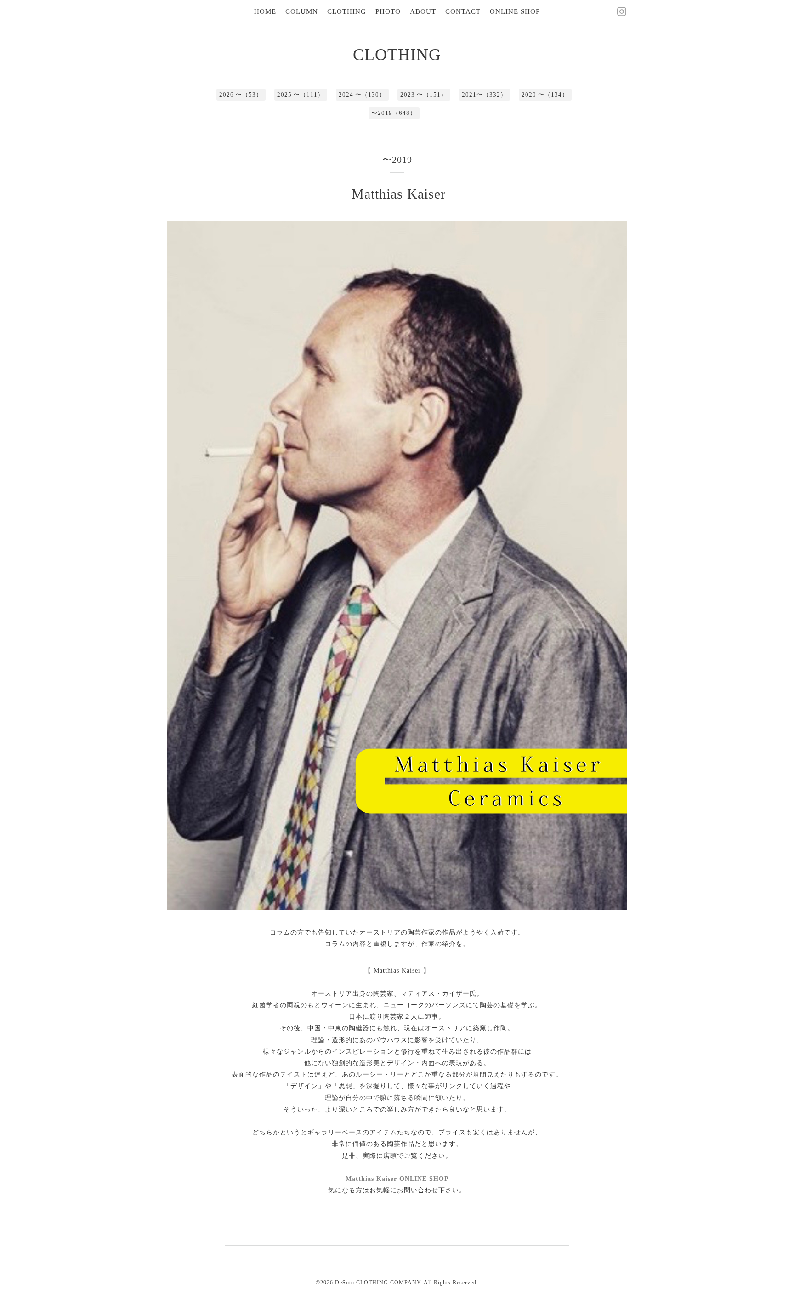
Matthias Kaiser (399, 193)
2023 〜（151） (423, 94)
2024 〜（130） (362, 94)
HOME (265, 11)
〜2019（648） (393, 112)
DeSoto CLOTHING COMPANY (377, 1282)
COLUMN (301, 11)
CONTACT (463, 11)
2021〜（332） (484, 94)
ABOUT (423, 11)
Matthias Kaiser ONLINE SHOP (397, 1178)
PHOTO (388, 11)
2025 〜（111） (300, 94)
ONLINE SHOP (515, 11)
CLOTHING (346, 11)
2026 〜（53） (240, 94)
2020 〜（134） (545, 94)
